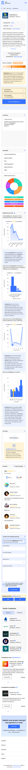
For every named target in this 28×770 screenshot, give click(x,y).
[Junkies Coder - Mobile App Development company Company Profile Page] (5, 664)
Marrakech (12, 627)
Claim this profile (18, 56)
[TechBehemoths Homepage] (5, 2)
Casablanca (12, 16)
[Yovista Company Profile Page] (6, 627)
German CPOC (13, 692)
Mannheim (13, 694)
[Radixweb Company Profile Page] (6, 619)
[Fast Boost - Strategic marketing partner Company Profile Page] (6, 649)
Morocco (18, 16)
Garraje (12, 640)
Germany (19, 694)
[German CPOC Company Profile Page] (5, 693)
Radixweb (12, 618)
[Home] (1, 8)
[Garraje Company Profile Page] (6, 641)
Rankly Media (13, 633)
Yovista (12, 626)
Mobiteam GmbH (17, 767)
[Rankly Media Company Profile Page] (6, 634)
